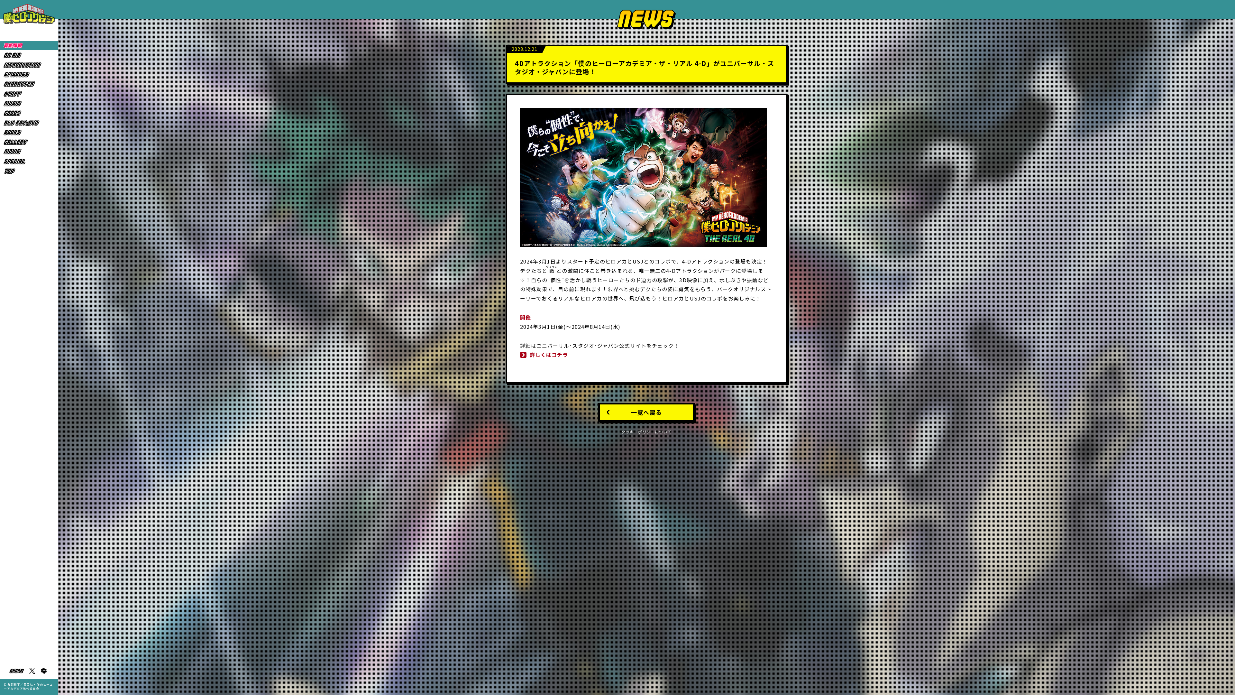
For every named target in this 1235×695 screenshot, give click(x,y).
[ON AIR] (29, 55)
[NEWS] (29, 45)
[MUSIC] (29, 103)
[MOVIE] (29, 151)
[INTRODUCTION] (29, 64)
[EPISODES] (29, 74)
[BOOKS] (29, 132)
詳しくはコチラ (549, 354)
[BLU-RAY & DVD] (29, 122)
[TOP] (29, 171)
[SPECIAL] (29, 161)
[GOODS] (29, 113)
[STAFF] (29, 93)
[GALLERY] (29, 142)
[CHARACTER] (29, 84)
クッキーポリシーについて (646, 431)
